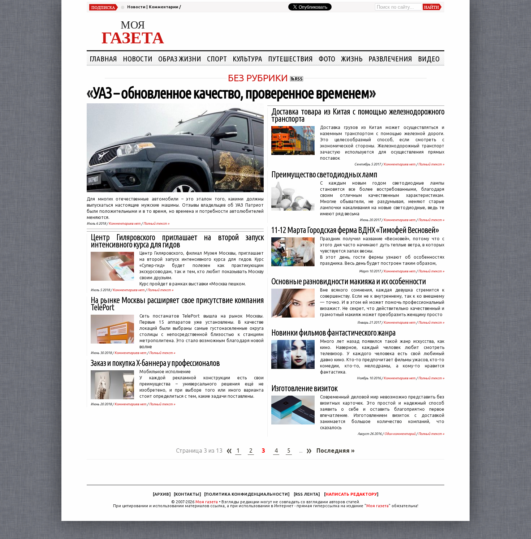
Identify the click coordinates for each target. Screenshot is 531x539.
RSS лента (306, 494)
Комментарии (163, 7)
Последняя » (335, 450)
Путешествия (290, 58)
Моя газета (206, 502)
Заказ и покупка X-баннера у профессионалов (155, 362)
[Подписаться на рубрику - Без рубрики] (296, 78)
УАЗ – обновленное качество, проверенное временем (231, 92)
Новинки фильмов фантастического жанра (333, 332)
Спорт (217, 58)
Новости (136, 7)
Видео (429, 58)
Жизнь (352, 58)
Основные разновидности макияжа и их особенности (348, 281)
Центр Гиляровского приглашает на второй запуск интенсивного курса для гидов (177, 241)
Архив (161, 494)
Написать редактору (351, 494)
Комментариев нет (125, 223)
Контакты (187, 494)
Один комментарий (399, 434)
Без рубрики (258, 78)
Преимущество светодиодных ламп (324, 174)
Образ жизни (179, 58)
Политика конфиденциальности (247, 494)
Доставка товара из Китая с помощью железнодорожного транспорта (357, 115)
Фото (327, 58)
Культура (247, 58)
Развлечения (390, 58)
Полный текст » (156, 223)
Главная (103, 58)
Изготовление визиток (304, 388)
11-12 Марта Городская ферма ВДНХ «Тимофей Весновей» (355, 229)
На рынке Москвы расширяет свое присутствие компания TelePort (177, 304)
